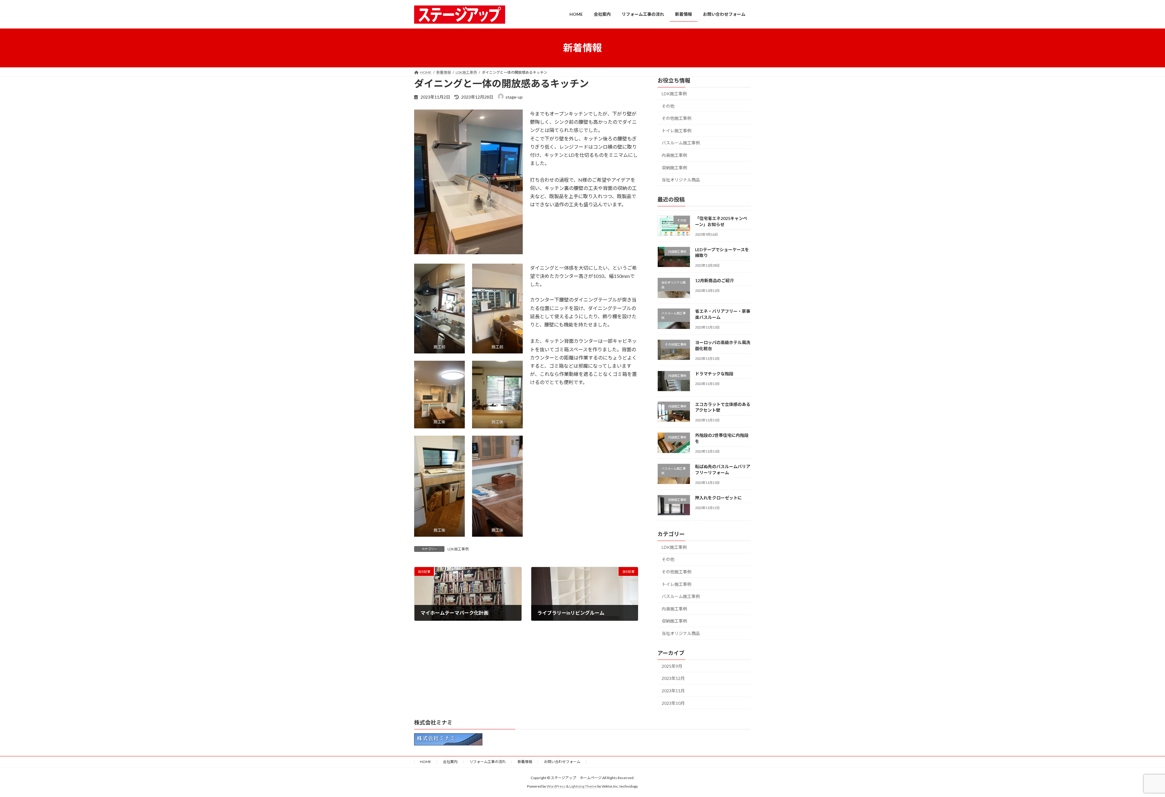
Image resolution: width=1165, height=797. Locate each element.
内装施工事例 (674, 155)
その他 (668, 105)
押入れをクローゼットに (718, 497)
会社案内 (450, 761)
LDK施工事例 (458, 549)
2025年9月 (672, 665)
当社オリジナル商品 (681, 179)
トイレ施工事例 (676, 130)
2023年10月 (673, 702)
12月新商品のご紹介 (714, 280)
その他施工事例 (676, 118)
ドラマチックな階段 (714, 373)
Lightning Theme (583, 786)
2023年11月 (673, 690)
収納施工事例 (674, 167)
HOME (425, 761)
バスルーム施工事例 (681, 142)
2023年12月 (673, 678)
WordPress (556, 786)
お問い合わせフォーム (562, 761)
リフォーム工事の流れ (487, 761)
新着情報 (525, 761)
